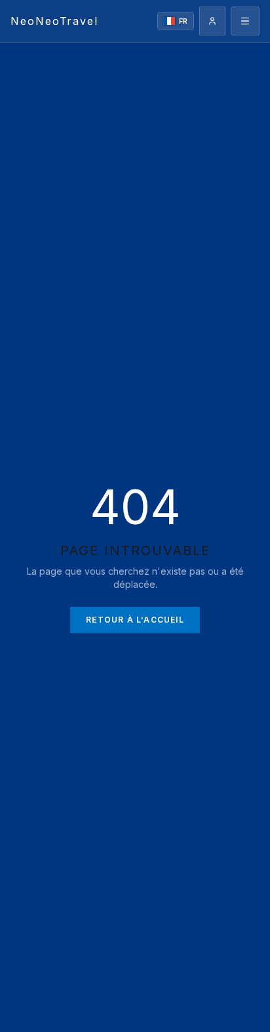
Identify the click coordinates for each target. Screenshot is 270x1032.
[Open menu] (245, 21)
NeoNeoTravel (54, 21)
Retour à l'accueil (135, 620)
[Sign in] (212, 21)
